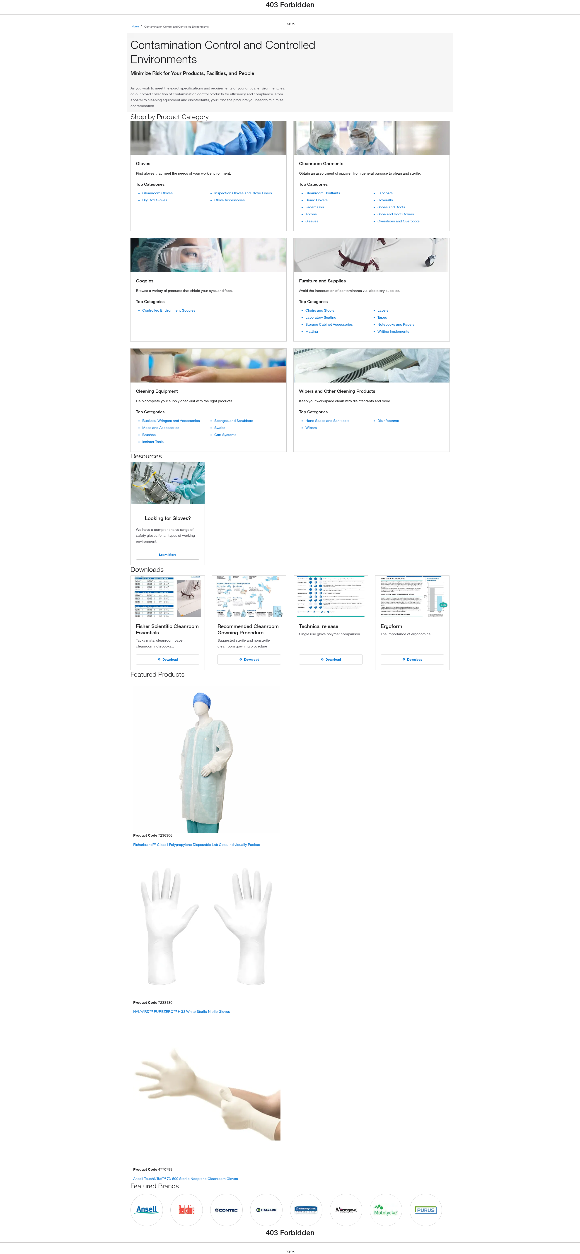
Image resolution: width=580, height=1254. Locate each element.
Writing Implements (393, 331)
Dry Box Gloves (154, 200)
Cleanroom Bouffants (322, 193)
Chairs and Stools (319, 310)
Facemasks (314, 207)
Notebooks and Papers (395, 324)
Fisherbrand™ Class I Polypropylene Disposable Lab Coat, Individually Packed (196, 844)
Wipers (311, 427)
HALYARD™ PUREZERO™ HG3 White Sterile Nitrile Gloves (181, 1011)
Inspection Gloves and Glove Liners (243, 193)
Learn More (167, 555)
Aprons (311, 214)
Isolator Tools (153, 441)
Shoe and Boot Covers (395, 214)
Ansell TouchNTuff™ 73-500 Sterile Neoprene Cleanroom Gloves (185, 1178)
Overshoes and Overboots (398, 221)
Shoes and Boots (391, 207)
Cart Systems (225, 434)
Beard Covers (316, 200)
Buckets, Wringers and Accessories (171, 420)
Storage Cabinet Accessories (329, 324)
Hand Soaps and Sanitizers (327, 420)
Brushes (149, 434)
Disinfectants (388, 420)
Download (170, 659)
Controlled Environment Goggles (168, 310)
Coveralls (385, 200)
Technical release (318, 626)
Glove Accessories (229, 200)
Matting (311, 331)
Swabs (219, 427)
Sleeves (311, 221)
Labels (382, 310)
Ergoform (391, 626)
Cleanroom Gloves (157, 193)
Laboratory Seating (320, 317)
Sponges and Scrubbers (233, 420)
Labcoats (385, 193)
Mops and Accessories (160, 427)
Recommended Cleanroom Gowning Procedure (248, 629)
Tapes (382, 317)
